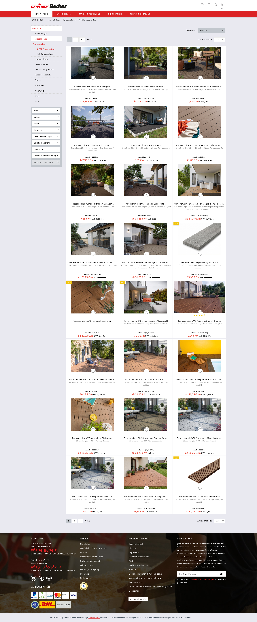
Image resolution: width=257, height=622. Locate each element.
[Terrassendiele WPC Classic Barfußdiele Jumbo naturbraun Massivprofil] (145, 473)
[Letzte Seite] (82, 39)
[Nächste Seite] (76, 39)
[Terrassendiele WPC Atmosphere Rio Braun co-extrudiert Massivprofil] (92, 414)
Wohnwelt (39, 91)
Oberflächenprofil (42, 143)
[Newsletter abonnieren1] (221, 574)
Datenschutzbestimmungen (201, 579)
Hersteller (38, 130)
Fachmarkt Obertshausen (91, 556)
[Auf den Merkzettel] (93, 78)
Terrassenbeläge (40, 39)
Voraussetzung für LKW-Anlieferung (145, 578)
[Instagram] (49, 578)
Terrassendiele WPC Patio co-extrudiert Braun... (199, 322)
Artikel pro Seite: (204, 39)
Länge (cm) (38, 149)
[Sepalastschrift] (65, 595)
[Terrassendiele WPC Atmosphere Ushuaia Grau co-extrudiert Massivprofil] (199, 414)
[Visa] (73, 595)
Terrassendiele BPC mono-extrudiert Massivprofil (146, 322)
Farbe (36, 123)
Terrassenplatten (41, 64)
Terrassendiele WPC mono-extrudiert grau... (92, 89)
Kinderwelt (40, 85)
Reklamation (85, 578)
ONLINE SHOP (38, 28)
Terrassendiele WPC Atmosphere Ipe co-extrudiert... (92, 380)
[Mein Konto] (215, 5)
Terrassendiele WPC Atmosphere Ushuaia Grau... (199, 439)
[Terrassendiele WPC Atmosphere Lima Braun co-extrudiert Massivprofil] (145, 356)
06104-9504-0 (44, 549)
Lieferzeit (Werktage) (43, 136)
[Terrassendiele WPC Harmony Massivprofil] (92, 297)
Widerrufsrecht (136, 582)
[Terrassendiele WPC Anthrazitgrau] (145, 122)
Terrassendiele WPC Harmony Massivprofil (92, 321)
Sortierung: (191, 30)
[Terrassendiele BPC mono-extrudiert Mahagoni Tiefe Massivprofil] (92, 180)
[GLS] (35, 605)
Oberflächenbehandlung (45, 155)
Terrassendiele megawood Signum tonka (199, 265)
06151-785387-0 (46, 566)
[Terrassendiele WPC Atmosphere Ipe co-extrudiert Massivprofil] (92, 356)
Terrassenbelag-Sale (43, 75)
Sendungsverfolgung (89, 569)
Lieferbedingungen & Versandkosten (145, 574)
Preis (36, 110)
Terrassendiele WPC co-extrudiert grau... (92, 148)
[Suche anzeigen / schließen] (202, 5)
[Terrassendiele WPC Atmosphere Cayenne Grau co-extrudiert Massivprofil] (145, 414)
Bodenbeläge (41, 33)
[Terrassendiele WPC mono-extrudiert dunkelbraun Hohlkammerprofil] (199, 63)
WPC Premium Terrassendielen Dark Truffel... (146, 205)
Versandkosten (94, 618)
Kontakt (83, 552)
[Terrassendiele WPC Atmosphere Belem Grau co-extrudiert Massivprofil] (92, 473)
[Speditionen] (63, 605)
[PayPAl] (34, 595)
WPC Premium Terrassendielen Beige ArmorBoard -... (145, 265)
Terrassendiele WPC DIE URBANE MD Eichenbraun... (199, 146)
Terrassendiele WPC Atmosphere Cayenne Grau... (146, 439)
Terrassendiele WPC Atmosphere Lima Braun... (146, 382)
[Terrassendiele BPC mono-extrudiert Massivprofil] (145, 297)
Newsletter (85, 544)
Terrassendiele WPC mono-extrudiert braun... (146, 88)
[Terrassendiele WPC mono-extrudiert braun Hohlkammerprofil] (145, 63)
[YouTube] (34, 578)
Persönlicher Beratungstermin (93, 548)
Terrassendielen (39, 44)
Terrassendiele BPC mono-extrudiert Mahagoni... (92, 205)
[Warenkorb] (223, 5)
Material (37, 117)
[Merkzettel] (209, 5)
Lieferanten (134, 591)
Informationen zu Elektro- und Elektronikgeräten (150, 586)
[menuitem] (202, 4)
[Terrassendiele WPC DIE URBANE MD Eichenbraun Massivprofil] (199, 122)
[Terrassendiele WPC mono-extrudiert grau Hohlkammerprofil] (92, 63)
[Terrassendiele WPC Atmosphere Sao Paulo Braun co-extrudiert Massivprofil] (199, 356)
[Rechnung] (42, 595)
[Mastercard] (57, 595)
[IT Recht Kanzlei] (85, 586)
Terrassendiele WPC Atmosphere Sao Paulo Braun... (199, 382)
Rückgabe (84, 574)
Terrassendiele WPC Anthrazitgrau (146, 146)
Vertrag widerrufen (138, 599)
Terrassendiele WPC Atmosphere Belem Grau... (92, 499)
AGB (131, 561)
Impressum (134, 552)
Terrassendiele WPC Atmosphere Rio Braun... (92, 439)
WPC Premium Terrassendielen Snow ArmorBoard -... (92, 263)
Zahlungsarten (86, 565)
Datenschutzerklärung (139, 556)
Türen (37, 96)
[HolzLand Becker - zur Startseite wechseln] (49, 5)
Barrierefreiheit (136, 544)
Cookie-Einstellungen (138, 565)
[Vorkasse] (49, 595)
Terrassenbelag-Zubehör (44, 69)
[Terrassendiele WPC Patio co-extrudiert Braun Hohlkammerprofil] (199, 297)
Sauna (37, 101)
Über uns (133, 548)
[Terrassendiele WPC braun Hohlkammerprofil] (199, 473)
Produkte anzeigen (43, 162)
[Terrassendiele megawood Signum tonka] (199, 239)
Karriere (132, 569)
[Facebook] (42, 578)
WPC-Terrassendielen (46, 49)
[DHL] (47, 605)
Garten (38, 80)
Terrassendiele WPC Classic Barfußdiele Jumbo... (146, 499)
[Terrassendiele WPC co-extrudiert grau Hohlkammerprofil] (92, 122)
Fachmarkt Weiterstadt (90, 561)
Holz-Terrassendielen (45, 54)
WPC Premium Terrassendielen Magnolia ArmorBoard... (199, 206)
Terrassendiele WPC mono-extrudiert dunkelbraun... (199, 88)
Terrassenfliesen (41, 59)
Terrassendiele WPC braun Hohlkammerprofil (199, 499)
